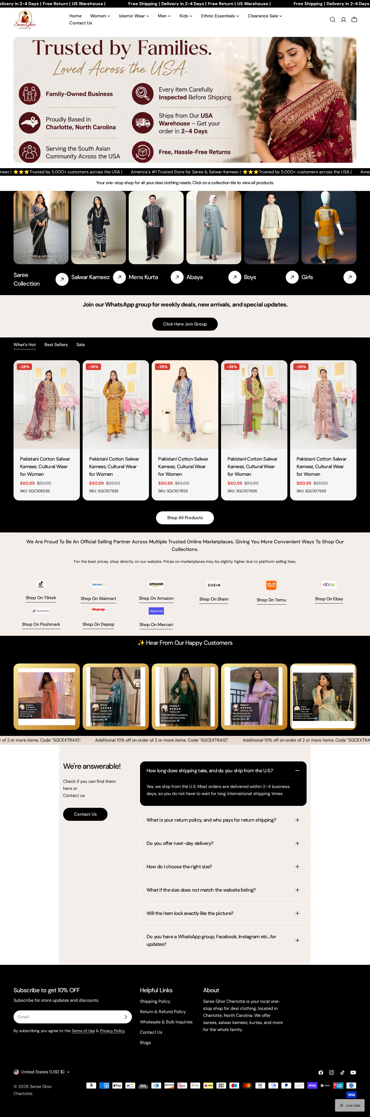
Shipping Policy (155, 1001)
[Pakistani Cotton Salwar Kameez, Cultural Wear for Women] (47, 404)
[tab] (25, 345)
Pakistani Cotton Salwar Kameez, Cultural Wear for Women (45, 466)
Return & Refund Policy (163, 1011)
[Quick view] (72, 372)
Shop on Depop (98, 624)
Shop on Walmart (98, 598)
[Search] (332, 19)
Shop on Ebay (329, 599)
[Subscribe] (125, 1017)
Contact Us (85, 814)
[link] (213, 237)
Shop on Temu (271, 600)
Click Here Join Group (185, 324)
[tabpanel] (185, 430)
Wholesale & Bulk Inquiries (166, 1022)
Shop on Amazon (156, 598)
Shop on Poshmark (41, 624)
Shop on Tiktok (41, 598)
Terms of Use (83, 1030)
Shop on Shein (213, 599)
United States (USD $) (42, 1072)
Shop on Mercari (156, 624)
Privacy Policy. (112, 1030)
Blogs (145, 1042)
